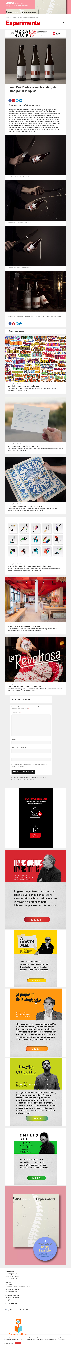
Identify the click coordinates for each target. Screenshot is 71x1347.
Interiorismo (11, 624)
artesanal (38, 316)
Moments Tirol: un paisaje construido (24, 626)
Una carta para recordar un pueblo (23, 446)
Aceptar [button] (18, 1343)
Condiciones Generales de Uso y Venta (17, 1287)
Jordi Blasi (11, 316)
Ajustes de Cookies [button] (8, 1343)
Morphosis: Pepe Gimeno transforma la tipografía (29, 566)
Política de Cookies (59, 1339)
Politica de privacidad (12, 1289)
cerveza (48, 316)
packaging (53, 316)
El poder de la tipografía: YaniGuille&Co (25, 506)
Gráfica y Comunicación (28, 316)
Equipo (7, 1300)
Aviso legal (8, 1284)
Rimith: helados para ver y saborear (23, 386)
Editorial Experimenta (12, 1297)
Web (13, 756)
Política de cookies (11, 1291)
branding (43, 316)
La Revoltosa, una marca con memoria (24, 686)
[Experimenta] (22, 23)
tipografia (59, 316)
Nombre (15, 739)
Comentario (16, 713)
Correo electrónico (19, 747)
